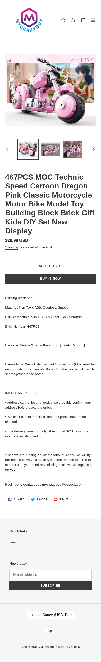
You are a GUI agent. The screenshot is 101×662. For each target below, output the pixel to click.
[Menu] (93, 20)
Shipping (11, 247)
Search (14, 542)
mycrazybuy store (42, 646)
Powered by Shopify (67, 646)
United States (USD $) (49, 615)
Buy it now (50, 278)
